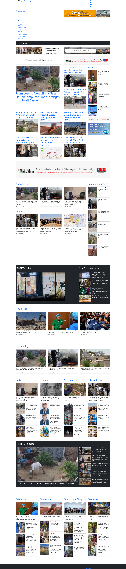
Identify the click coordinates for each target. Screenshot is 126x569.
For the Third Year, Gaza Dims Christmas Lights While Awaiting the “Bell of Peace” (100, 281)
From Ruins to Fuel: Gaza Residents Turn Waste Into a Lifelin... (74, 70)
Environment (47, 499)
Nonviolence (21, 33)
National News (24, 183)
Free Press (21, 308)
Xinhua (92, 67)
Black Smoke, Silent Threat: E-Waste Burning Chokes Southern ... (49, 116)
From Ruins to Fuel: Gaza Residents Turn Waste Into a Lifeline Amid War (99, 449)
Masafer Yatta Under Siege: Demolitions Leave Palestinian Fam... (74, 116)
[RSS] (90, 6)
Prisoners (20, 26)
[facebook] (90, 1)
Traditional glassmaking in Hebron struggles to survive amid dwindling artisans (99, 473)
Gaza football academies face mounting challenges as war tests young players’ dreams (100, 480)
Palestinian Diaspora (75, 499)
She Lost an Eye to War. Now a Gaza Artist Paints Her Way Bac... (27, 140)
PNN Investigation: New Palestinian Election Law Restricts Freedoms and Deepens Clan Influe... (98, 275)
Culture (20, 29)
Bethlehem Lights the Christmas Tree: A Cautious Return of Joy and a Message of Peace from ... (99, 290)
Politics (20, 24)
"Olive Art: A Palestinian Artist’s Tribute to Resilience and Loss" (100, 296)
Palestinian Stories (98, 183)
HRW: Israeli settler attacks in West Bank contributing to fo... (73, 140)
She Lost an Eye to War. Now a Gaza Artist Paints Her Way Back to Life (100, 465)
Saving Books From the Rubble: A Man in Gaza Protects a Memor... (75, 92)
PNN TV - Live (24, 268)
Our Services (21, 2)
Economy (20, 38)
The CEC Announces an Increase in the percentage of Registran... (51, 141)
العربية (30, 1)
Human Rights (22, 27)
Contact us (21, 4)
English (22, 1)
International (21, 36)
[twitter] (90, 2)
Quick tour (21, 22)
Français (26, 1)
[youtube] (91, 4)
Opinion (20, 31)
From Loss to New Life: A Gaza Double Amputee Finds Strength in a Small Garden (38, 96)
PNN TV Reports (22, 34)
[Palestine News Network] (23, 11)
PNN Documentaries (89, 268)
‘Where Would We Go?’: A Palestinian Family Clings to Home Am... (27, 115)
